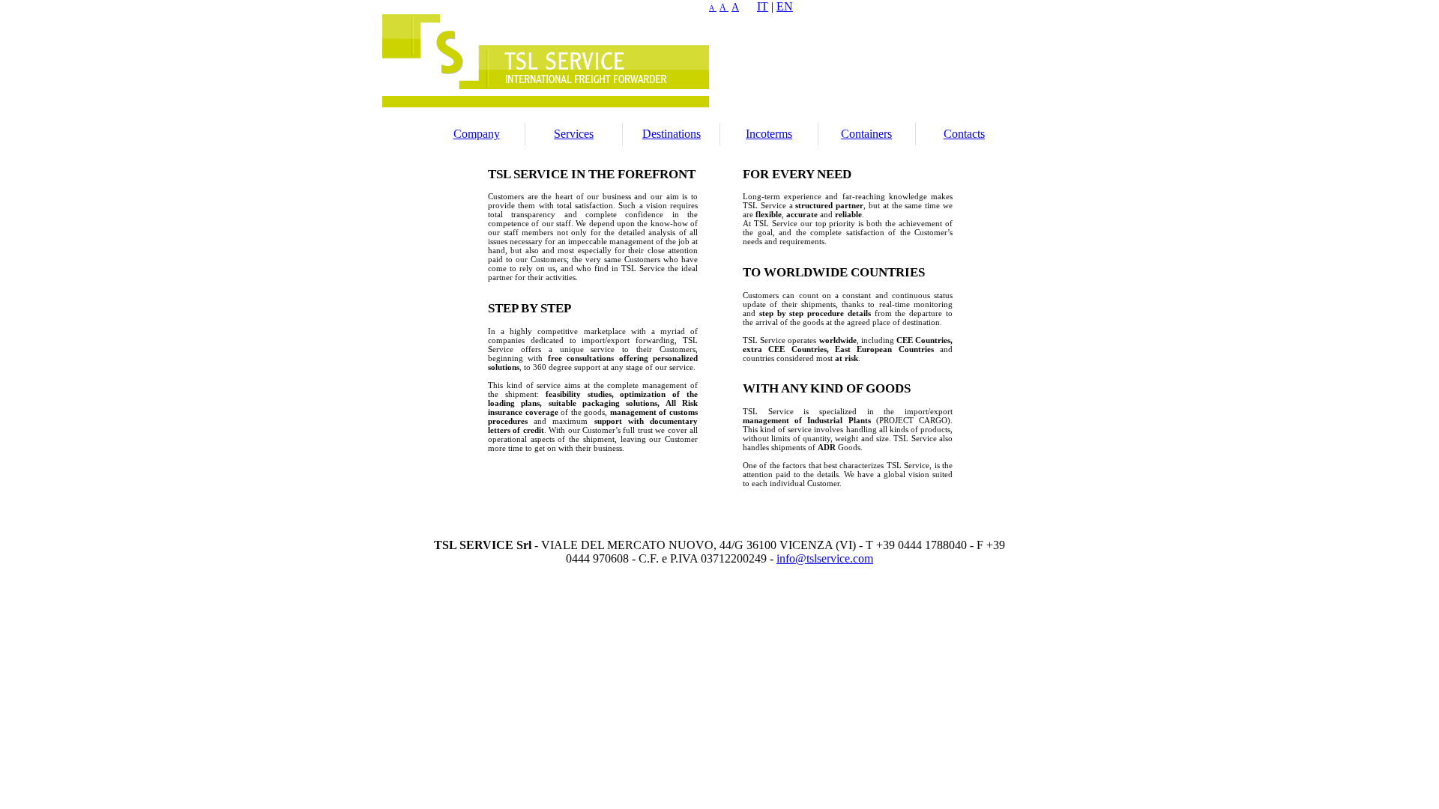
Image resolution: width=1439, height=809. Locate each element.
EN (784, 6)
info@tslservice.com (824, 558)
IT (762, 6)
